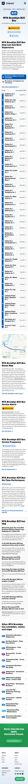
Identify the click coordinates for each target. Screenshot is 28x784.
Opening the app (18, 378)
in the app (7, 564)
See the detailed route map (12, 393)
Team (16, 757)
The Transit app (14, 421)
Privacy (17, 762)
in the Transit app (16, 603)
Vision (16, 755)
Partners (5, 768)
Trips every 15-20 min (15, 32)
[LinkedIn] (22, 774)
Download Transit (13, 741)
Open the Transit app (7, 412)
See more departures (9, 87)
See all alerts (6, 431)
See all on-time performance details (12, 511)
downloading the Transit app (9, 553)
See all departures (8, 469)
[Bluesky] (18, 773)
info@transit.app (19, 771)
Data (3, 775)
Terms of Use (18, 764)
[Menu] (25, 3)
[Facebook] (20, 774)
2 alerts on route (15, 28)
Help (3, 762)
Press (3, 760)
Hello (4, 753)
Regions (4, 755)
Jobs (16, 760)
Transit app (15, 69)
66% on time (15, 36)
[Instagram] (15, 774)
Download (19, 779)
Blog (3, 757)
